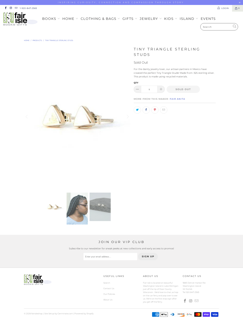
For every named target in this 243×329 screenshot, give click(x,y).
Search (106, 283)
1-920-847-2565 (28, 8)
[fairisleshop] (21, 19)
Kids (169, 19)
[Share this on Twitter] (137, 110)
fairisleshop (36, 313)
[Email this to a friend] (163, 110)
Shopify (90, 313)
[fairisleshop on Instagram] (10, 8)
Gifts (128, 19)
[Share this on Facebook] (146, 110)
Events (208, 19)
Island (188, 19)
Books (49, 19)
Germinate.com (65, 313)
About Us (107, 299)
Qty (136, 82)
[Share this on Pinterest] (155, 110)
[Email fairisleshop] (16, 8)
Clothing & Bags (99, 19)
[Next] (127, 117)
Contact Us (108, 288)
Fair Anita (177, 99)
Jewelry (149, 19)
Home (69, 19)
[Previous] (27, 117)
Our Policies (109, 294)
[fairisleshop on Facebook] (5, 8)
